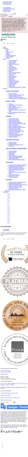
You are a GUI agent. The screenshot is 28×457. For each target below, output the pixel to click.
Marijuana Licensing (13, 82)
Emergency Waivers (13, 137)
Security (5, 447)
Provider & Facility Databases (15, 122)
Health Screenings (13, 76)
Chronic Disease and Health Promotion (17, 182)
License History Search (14, 118)
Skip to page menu (7, 2)
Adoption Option (12, 61)
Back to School (12, 62)
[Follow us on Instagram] (14, 432)
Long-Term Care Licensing (14, 128)
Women (7, 49)
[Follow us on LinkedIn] (16, 432)
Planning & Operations (12, 139)
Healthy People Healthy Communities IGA (18, 184)
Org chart (21, 383)
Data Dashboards (12, 67)
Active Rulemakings (13, 60)
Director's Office (10, 101)
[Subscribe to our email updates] (19, 432)
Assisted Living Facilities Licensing (16, 130)
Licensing (8, 116)
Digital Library (12, 70)
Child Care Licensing (13, 124)
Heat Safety (11, 78)
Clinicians (8, 54)
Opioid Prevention (13, 83)
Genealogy (11, 75)
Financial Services (13, 142)
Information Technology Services (16, 144)
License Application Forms (14, 135)
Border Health (12, 154)
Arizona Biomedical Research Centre (17, 166)
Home (4, 47)
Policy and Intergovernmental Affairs (16, 148)
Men (7, 50)
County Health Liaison (13, 158)
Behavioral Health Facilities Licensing (17, 127)
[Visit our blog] (9, 432)
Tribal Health (11, 153)
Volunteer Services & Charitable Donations (18, 98)
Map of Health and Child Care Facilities (17, 123)
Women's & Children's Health (15, 185)
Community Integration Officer (15, 157)
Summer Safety (12, 84)
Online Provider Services (14, 121)
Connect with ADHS (5, 395)
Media (12, 384)
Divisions (5, 88)
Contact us (8, 384)
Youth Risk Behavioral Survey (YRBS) (17, 87)
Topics (4, 59)
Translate (11, 16)
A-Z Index (5, 192)
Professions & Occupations (14, 132)
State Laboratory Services (14, 174)
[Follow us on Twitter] (2, 432)
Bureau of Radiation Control (15, 126)
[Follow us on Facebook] (4, 432)
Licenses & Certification (14, 81)
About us (16, 383)
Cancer (10, 65)
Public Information (13, 151)
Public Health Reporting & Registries (17, 159)
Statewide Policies (7, 442)
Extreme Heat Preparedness (15, 72)
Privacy (5, 443)
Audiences (5, 48)
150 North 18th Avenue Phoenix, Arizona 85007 (6, 371)
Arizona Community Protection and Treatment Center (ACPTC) (16, 95)
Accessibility (6, 444)
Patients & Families (13, 93)
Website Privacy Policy (5, 417)
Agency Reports (12, 106)
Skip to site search (7, 4)
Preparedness (9, 162)
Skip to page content (7, 1)
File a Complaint (12, 73)
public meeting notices (10, 427)
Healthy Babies (12, 77)
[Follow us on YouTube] (6, 432)
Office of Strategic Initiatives (15, 107)
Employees (3, 384)
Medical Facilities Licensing (15, 129)
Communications (12, 152)
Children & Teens (10, 51)
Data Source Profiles (13, 68)
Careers (25, 383)
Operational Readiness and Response (17, 168)
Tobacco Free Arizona (13, 188)
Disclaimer (5, 446)
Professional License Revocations (16, 134)
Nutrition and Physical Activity (15, 187)
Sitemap (5, 448)
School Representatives (11, 55)
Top (2, 429)
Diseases (10, 71)
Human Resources (13, 143)
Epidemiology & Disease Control (16, 167)
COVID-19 (11, 66)
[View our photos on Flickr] (21, 432)
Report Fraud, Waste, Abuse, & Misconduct (10, 397)
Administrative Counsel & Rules (16, 105)
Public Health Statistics (14, 175)
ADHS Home (6, 229)
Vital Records (12, 86)
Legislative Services (13, 108)
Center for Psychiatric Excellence (16, 97)
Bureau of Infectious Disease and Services (18, 164)
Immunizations (12, 79)
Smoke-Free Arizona (13, 177)
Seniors (7, 53)
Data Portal (7, 190)
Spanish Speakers (10, 56)
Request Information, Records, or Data (17, 112)
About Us (11, 103)
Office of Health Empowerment (15, 156)
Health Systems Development (15, 183)
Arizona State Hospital (12, 91)
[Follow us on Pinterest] (11, 432)
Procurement (11, 145)
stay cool (13, 31)
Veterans (8, 58)
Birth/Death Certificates (14, 64)
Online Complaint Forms (14, 119)
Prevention (9, 179)
